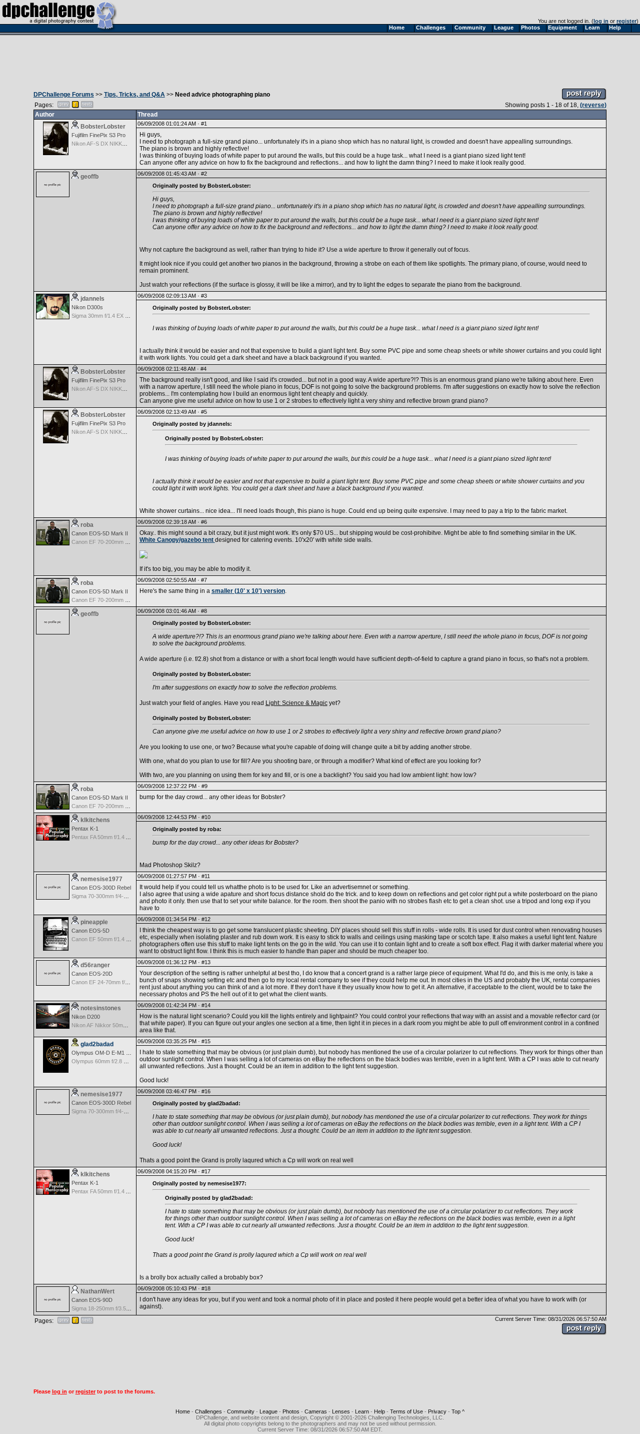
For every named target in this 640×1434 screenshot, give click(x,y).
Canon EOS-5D (91, 931)
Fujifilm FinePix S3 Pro (99, 135)
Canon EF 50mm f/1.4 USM (105, 939)
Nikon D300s (87, 307)
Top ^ (458, 1411)
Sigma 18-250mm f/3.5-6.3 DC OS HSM (120, 1308)
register (626, 21)
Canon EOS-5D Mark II (100, 533)
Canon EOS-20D (92, 974)
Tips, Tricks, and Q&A (134, 94)
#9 (205, 786)
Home (183, 1411)
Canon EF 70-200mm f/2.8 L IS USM (116, 542)
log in (601, 21)
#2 (204, 174)
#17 (206, 1171)
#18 (206, 1288)
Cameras (315, 1411)
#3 (204, 296)
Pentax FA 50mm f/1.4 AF (102, 837)
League (269, 1411)
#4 (203, 369)
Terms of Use (406, 1411)
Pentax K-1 (85, 829)
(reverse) (593, 105)
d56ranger (95, 965)
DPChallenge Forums (64, 94)
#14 (206, 1005)
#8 (204, 611)
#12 (206, 919)
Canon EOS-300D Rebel (101, 888)
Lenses (341, 1411)
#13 (206, 962)
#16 (206, 1091)
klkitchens (95, 820)
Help (379, 1411)
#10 (206, 817)
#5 (204, 412)
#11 (206, 876)
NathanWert (97, 1291)
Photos (291, 1411)
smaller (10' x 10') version (248, 590)
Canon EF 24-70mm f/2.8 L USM (111, 982)
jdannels (92, 298)
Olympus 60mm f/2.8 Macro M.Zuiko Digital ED (128, 1061)
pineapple (94, 922)
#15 (206, 1041)
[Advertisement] (320, 59)
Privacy (437, 1411)
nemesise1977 (101, 879)
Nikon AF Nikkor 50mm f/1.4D (108, 1025)
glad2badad (97, 1044)
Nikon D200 (86, 1017)
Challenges (208, 1411)
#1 (204, 124)
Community (240, 1411)
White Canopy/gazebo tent (177, 539)
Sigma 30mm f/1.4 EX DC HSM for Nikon (121, 316)
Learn (362, 1411)
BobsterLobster (103, 126)
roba (87, 524)
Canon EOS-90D (92, 1300)
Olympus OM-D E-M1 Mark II (107, 1053)
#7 (204, 580)
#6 (204, 522)
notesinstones (100, 1008)
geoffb (89, 176)
